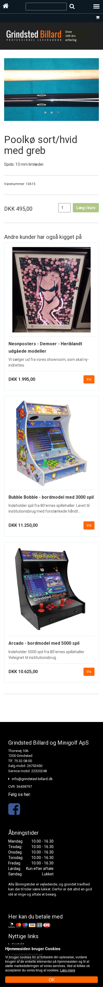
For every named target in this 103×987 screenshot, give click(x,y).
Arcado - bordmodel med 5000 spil (44, 643)
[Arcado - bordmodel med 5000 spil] (51, 591)
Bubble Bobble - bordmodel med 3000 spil (51, 497)
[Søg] (72, 6)
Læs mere (67, 970)
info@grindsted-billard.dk (32, 779)
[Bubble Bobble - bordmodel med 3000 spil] (51, 445)
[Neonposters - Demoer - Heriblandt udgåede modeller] (51, 292)
